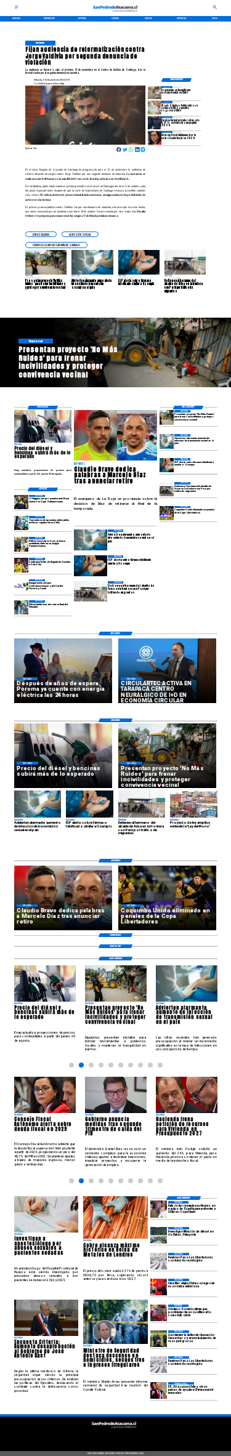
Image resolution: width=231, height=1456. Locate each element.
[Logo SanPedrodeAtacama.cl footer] (115, 1429)
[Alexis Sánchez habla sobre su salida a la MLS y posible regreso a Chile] (154, 107)
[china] (158, 1287)
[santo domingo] (21, 586)
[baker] (158, 1235)
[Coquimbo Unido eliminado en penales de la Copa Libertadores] (167, 513)
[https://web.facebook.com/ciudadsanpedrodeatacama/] (92, 1437)
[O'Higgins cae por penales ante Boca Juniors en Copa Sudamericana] (21, 502)
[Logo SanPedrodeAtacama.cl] (116, 13)
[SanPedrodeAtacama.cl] (16, 8)
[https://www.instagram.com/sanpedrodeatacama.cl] (115, 1437)
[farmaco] (167, 465)
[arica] (167, 489)
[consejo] (154, 137)
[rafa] (158, 1209)
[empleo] (154, 122)
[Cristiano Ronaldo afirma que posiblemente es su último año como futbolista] (158, 1313)
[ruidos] (167, 417)
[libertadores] (158, 1261)
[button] (41, 234)
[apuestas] (21, 523)
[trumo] (158, 1390)
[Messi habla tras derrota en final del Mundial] (21, 607)
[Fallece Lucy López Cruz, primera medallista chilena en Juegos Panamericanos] (21, 544)
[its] (167, 441)
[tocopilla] (154, 92)
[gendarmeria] (158, 1338)
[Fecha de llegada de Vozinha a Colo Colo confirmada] (21, 565)
